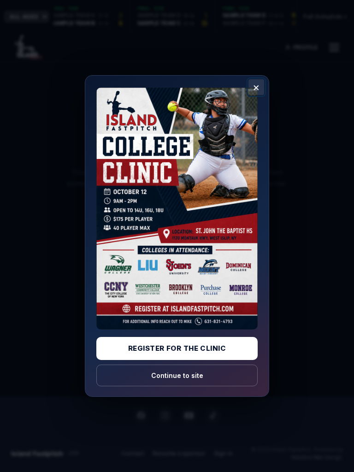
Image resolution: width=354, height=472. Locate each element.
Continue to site (177, 375)
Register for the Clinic (177, 348)
